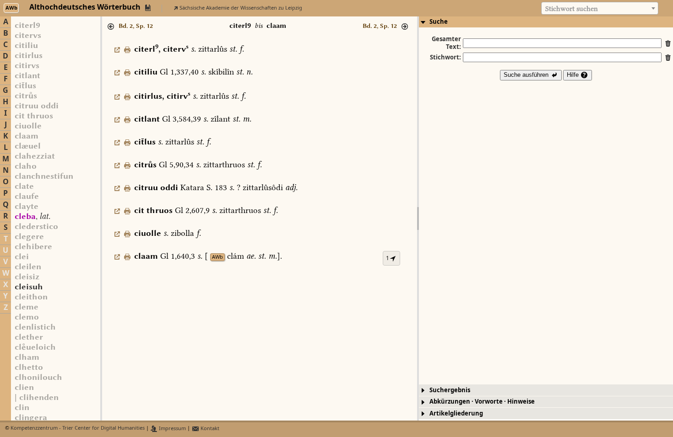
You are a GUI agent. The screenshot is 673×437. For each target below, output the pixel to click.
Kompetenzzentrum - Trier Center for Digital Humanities (78, 428)
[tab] (546, 21)
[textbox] (600, 8)
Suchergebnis (449, 390)
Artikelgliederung (456, 413)
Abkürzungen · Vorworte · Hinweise (482, 401)
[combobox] (599, 8)
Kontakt (209, 428)
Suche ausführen (527, 74)
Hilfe (574, 74)
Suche (438, 21)
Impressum (171, 428)
